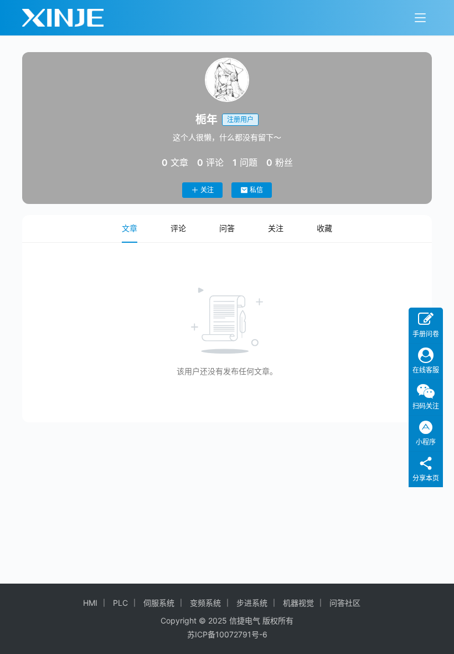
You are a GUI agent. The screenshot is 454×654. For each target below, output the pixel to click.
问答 (227, 228)
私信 (256, 190)
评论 (178, 228)
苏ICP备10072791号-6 (227, 634)
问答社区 (344, 602)
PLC (120, 602)
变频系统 (205, 602)
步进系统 (251, 602)
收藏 (324, 228)
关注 (207, 190)
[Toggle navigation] (420, 18)
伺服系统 (158, 602)
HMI (90, 602)
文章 (129, 228)
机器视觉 (298, 602)
